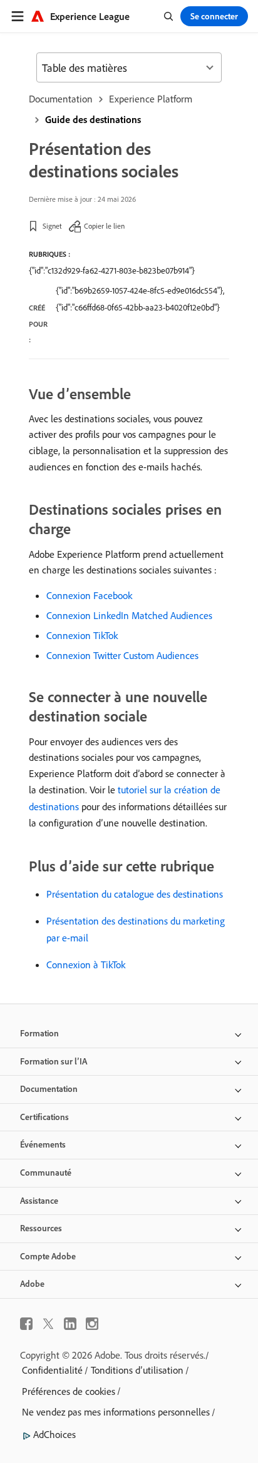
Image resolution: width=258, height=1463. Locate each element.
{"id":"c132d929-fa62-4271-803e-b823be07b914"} (112, 270)
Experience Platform (150, 98)
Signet (52, 226)
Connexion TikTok (82, 635)
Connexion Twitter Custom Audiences (122, 655)
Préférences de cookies (68, 1391)
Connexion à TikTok (85, 964)
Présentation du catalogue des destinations (134, 894)
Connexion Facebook (89, 595)
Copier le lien (104, 226)
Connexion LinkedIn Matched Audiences (129, 615)
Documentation (61, 98)
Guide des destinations (93, 119)
